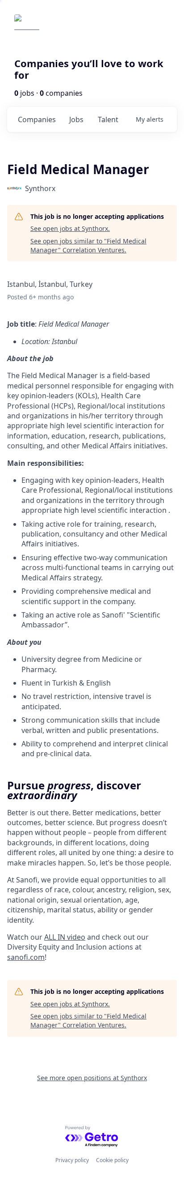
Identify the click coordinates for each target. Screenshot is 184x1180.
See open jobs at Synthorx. (70, 228)
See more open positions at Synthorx (92, 1078)
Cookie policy (112, 1160)
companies (37, 119)
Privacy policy (72, 1160)
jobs (76, 119)
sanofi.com (26, 957)
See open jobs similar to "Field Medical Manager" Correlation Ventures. (88, 245)
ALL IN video (64, 937)
